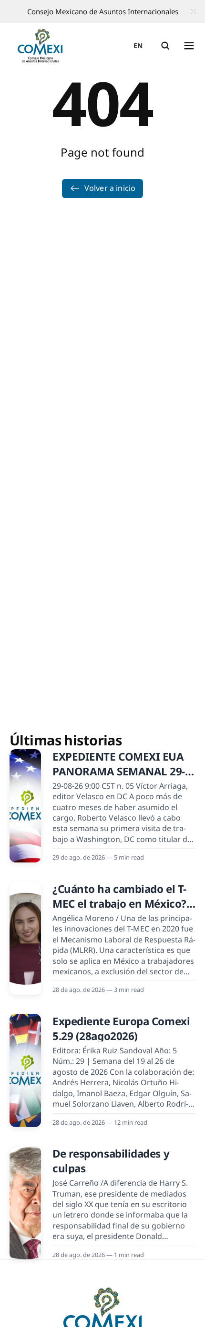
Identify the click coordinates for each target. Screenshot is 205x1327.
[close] (193, 11)
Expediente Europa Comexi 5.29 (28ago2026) (121, 1028)
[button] (165, 45)
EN (138, 45)
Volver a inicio (109, 188)
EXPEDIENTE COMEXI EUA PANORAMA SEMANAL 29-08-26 (118, 771)
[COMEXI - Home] (40, 45)
